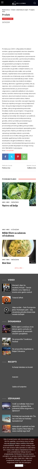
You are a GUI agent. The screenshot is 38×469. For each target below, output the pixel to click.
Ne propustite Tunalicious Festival (22, 340)
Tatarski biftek (17, 297)
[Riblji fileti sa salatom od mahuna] (19, 221)
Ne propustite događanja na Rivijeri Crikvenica (22, 350)
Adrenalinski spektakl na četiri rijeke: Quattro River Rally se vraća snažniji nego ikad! (23, 429)
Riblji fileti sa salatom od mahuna (14, 234)
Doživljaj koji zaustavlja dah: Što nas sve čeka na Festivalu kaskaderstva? (24, 418)
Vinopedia (10, 151)
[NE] (35, 453)
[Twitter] (11, 157)
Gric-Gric (6, 202)
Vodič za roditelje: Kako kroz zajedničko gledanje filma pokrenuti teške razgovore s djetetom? (23, 407)
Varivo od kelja (10, 205)
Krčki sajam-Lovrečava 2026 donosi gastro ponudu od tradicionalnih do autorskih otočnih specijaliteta (23, 330)
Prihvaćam (19, 465)
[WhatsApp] (24, 157)
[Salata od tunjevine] (6, 389)
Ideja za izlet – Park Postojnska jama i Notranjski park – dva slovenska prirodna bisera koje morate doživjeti (23, 311)
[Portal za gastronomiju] (19, 3)
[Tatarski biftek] (6, 300)
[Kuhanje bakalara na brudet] (6, 369)
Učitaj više (18, 268)
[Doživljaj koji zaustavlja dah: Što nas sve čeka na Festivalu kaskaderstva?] (6, 418)
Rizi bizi (6, 263)
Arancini (15, 377)
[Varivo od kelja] (19, 194)
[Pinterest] (18, 157)
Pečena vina (6, 168)
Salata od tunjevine (19, 386)
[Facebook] (5, 157)
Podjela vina (7, 19)
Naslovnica (6, 10)
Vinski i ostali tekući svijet (19, 10)
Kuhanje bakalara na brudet (22, 367)
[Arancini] (6, 379)
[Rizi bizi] (19, 252)
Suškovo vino (31, 168)
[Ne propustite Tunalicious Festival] (6, 341)
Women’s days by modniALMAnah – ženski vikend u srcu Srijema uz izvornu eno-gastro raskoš (22, 289)
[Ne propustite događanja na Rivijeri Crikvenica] (6, 351)
